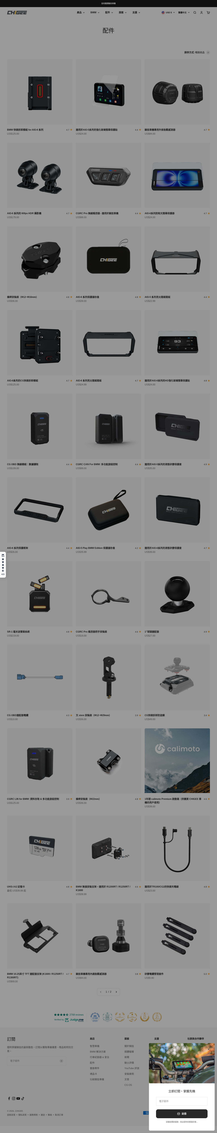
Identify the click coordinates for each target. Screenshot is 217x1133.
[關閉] (208, 1049)
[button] (3, 565)
